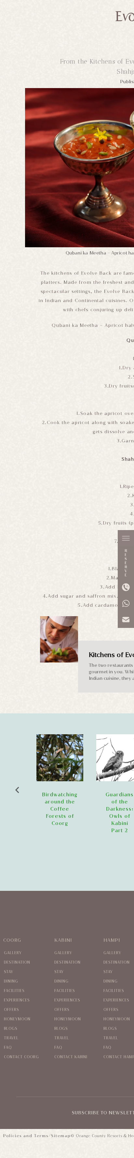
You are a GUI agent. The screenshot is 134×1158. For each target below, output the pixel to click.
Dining (11, 981)
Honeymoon (17, 1019)
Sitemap (61, 1135)
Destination (17, 962)
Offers (11, 1009)
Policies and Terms (25, 1135)
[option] (60, 780)
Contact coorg (21, 1057)
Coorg (12, 940)
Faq (8, 1047)
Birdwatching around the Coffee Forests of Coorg (60, 809)
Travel (11, 1038)
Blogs (10, 1028)
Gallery (13, 953)
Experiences (17, 1000)
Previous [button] (17, 788)
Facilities (14, 990)
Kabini (63, 940)
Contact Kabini (70, 1057)
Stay (8, 971)
